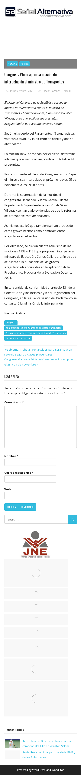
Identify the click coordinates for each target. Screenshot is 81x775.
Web (7, 489)
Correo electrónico (19, 472)
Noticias (12, 64)
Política (25, 64)
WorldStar (58, 770)
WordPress (39, 770)
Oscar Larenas (51, 91)
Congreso (11, 322)
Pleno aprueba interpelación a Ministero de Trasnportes (36, 333)
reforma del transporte (18, 338)
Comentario (14, 402)
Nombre (11, 456)
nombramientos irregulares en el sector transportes (33, 327)
